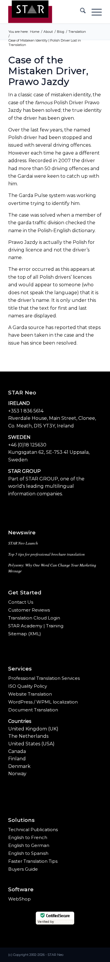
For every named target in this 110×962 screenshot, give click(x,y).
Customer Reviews (29, 610)
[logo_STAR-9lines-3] (45, 11)
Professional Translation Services (44, 678)
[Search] (80, 11)
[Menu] (94, 11)
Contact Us (20, 602)
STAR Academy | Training (35, 626)
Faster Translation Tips (32, 861)
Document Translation (33, 710)
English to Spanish (28, 853)
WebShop (19, 899)
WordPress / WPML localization (43, 702)
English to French (27, 837)
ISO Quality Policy (27, 686)
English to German (28, 845)
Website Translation (30, 694)
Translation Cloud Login (34, 618)
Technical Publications (33, 829)
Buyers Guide (23, 869)
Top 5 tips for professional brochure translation (46, 554)
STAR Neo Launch (23, 543)
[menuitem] (80, 11)
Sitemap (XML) (24, 633)
